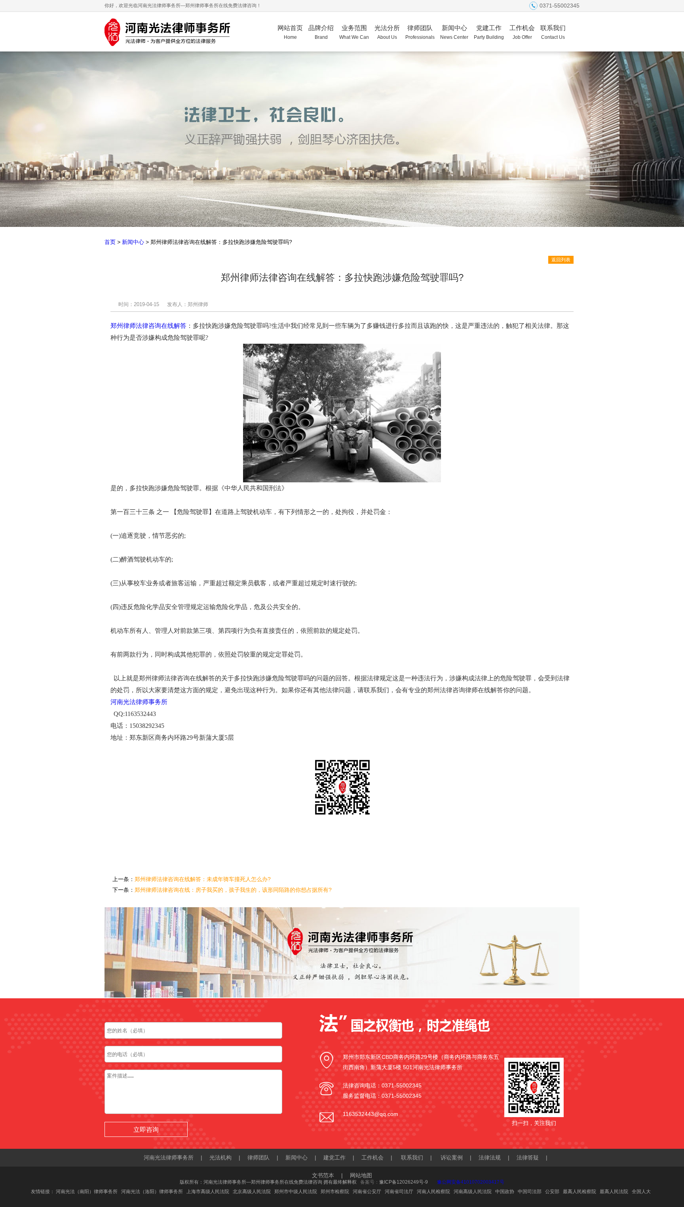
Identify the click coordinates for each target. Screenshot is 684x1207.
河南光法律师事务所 (138, 702)
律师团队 (420, 32)
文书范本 (323, 1175)
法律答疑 (528, 1157)
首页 (110, 242)
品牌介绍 (321, 32)
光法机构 (220, 1157)
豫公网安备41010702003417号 (470, 1182)
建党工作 (334, 1157)
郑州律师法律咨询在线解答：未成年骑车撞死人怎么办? (203, 879)
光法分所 (387, 32)
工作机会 (522, 32)
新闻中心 (454, 32)
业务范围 (354, 32)
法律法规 (490, 1157)
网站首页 (290, 32)
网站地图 (361, 1175)
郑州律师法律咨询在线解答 (148, 325)
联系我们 (553, 32)
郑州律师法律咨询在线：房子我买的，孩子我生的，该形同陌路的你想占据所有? (233, 890)
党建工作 (489, 32)
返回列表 (560, 260)
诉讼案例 (452, 1157)
